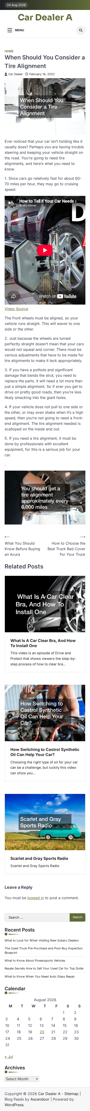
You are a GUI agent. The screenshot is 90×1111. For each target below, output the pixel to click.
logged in (35, 897)
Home (9, 51)
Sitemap (71, 1093)
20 (42, 1032)
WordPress (14, 1104)
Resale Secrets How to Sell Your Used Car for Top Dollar (44, 968)
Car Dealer (15, 74)
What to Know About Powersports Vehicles (35, 960)
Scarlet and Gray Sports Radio (39, 858)
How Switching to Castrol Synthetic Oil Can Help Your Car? (44, 752)
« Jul (9, 1056)
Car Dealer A (45, 17)
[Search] (80, 30)
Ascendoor (39, 1099)
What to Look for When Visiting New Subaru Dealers (42, 940)
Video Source (16, 308)
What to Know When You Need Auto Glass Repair (40, 976)
